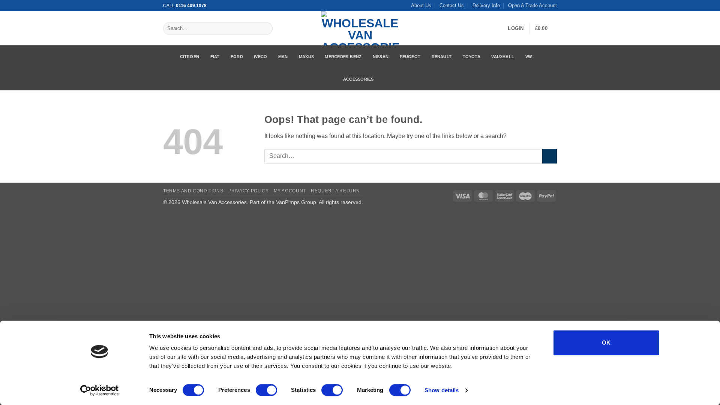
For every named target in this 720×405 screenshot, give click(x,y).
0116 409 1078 (191, 5)
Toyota (471, 56)
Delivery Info (486, 5)
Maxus (306, 56)
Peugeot (410, 56)
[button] (516, 28)
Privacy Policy (248, 191)
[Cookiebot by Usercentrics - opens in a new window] (99, 390)
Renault (442, 56)
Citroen (190, 56)
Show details (441, 390)
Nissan (380, 56)
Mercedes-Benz (343, 56)
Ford (237, 56)
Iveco (260, 56)
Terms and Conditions (193, 191)
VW (528, 56)
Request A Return (335, 191)
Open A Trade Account (532, 5)
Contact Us (452, 5)
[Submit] (265, 28)
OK (606, 342)
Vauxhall (502, 56)
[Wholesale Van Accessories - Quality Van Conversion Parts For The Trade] (360, 28)
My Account (290, 191)
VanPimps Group (296, 202)
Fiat (215, 56)
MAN (283, 56)
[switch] (266, 390)
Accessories (358, 79)
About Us (421, 5)
